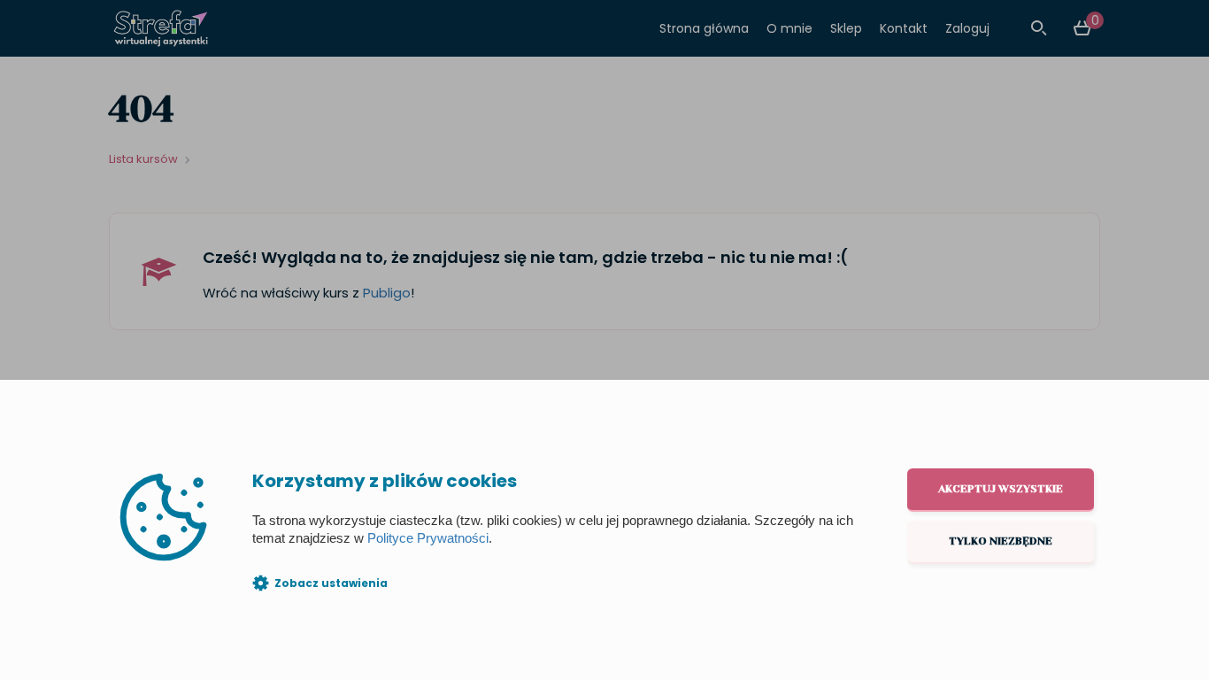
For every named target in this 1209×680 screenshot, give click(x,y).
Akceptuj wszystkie (1000, 489)
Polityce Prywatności (428, 538)
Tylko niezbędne (1000, 541)
